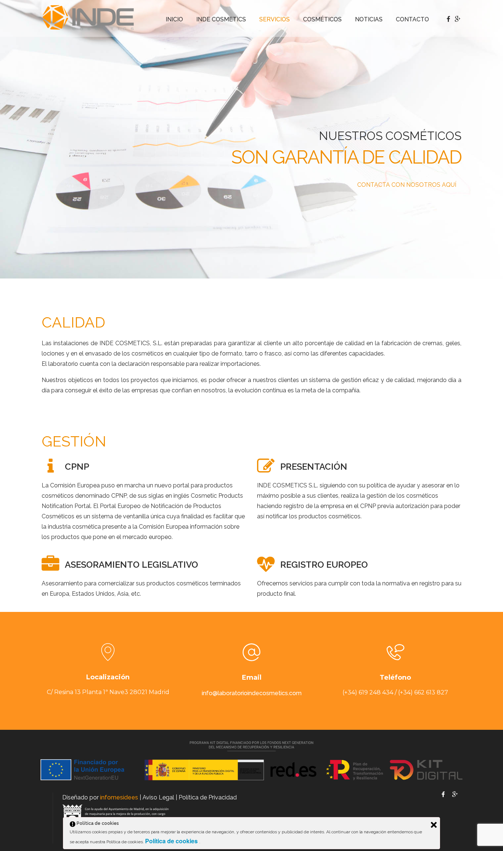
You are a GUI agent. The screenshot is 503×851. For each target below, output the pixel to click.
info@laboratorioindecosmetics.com (252, 693)
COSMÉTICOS (322, 19)
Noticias (369, 19)
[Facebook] (443, 795)
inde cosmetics (221, 19)
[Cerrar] (434, 825)
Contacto (412, 19)
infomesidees (119, 797)
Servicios (274, 19)
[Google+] (455, 795)
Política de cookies (172, 841)
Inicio (174, 19)
